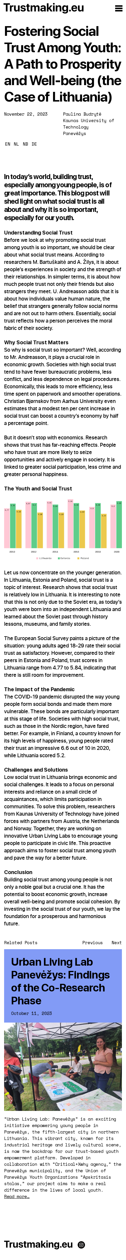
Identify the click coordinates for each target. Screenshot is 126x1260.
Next (117, 942)
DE (34, 144)
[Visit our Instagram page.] (81, 1245)
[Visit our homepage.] (38, 1245)
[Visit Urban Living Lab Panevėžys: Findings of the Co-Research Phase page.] (63, 1074)
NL (16, 144)
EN (7, 144)
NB (25, 144)
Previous (92, 942)
